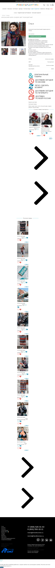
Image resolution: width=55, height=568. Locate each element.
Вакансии (3, 535)
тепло (39, 106)
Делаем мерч (4, 531)
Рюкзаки (9, 8)
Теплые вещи (26, 8)
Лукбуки (3, 533)
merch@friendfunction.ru (36, 536)
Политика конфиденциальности (8, 538)
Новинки (42, 8)
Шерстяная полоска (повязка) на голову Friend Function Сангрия (46, 130)
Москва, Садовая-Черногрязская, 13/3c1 (36, 544)
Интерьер (15, 8)
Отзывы (3, 534)
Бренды (48, 8)
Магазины (3, 529)
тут (10, 566)
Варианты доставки (33, 102)
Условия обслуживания (6, 539)
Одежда (21, 8)
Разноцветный (50, 61)
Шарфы (7, 15)
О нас (15, 12)
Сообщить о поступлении (35, 36)
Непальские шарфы (5, 21)
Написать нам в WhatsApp (33, 551)
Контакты (3, 527)
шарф (33, 106)
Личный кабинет (36, 12)
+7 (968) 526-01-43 (36, 527)
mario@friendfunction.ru (35, 532)
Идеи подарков (35, 8)
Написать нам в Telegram (33, 552)
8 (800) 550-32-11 (35, 529)
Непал (36, 106)
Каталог (4, 8)
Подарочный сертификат (24, 12)
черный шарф (36, 107)
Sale (51, 8)
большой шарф (44, 106)
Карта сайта (3, 537)
